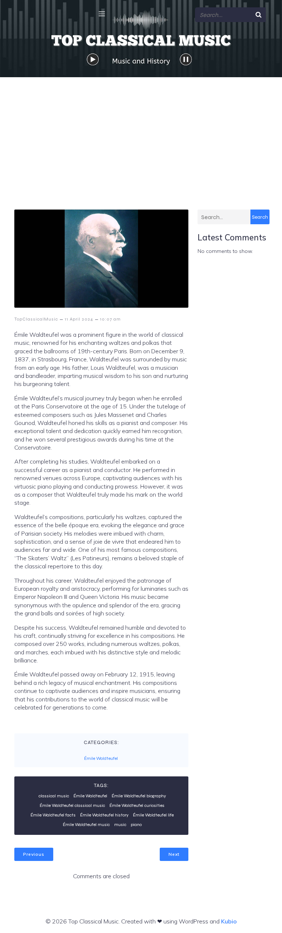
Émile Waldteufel (101, 758)
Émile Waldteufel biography (139, 795)
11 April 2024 (79, 319)
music (120, 824)
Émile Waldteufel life (153, 815)
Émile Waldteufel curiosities (136, 805)
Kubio (229, 921)
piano (136, 824)
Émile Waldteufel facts (53, 815)
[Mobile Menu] (101, 13)
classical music (54, 795)
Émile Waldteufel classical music (72, 805)
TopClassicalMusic (36, 319)
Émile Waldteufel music (86, 824)
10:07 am (110, 319)
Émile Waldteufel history (104, 815)
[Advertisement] (141, 132)
